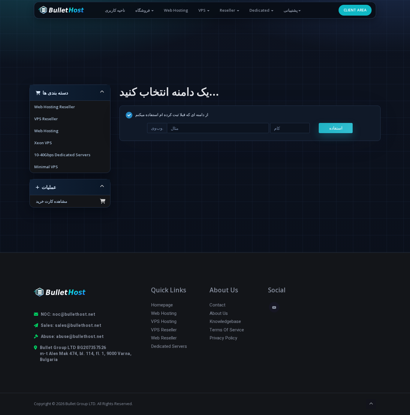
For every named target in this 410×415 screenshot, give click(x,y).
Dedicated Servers (169, 346)
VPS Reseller (46, 118)
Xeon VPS (43, 142)
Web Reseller (164, 338)
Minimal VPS (46, 166)
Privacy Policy (223, 338)
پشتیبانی (291, 10)
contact (217, 305)
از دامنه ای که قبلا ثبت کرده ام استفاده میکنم (171, 115)
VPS (202, 10)
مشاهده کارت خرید (50, 201)
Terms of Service (227, 330)
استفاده (335, 128)
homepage (162, 305)
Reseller (228, 10)
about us (219, 313)
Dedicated (259, 10)
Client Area (355, 10)
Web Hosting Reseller (54, 106)
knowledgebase (225, 321)
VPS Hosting (163, 321)
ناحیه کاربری (115, 10)
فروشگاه (143, 10)
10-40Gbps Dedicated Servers (62, 154)
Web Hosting (176, 10)
